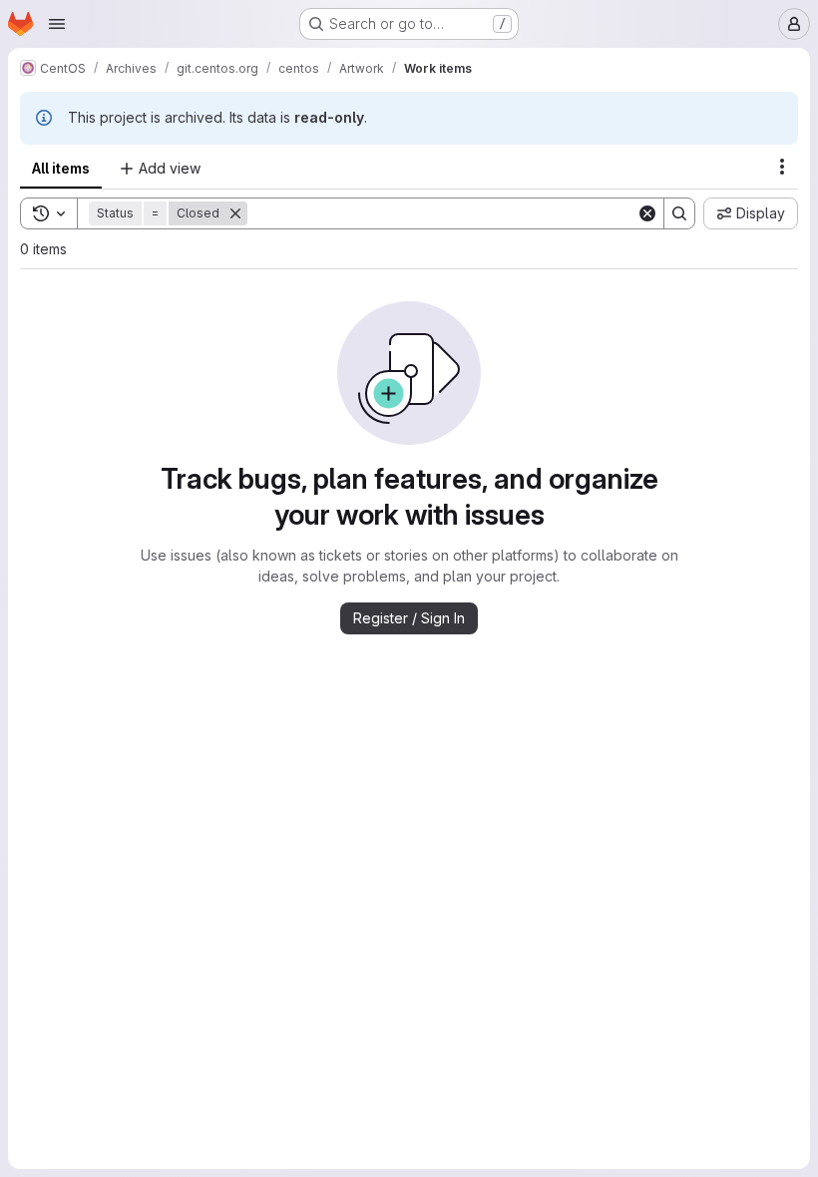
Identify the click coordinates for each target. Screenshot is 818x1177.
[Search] (679, 213)
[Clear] (647, 213)
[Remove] (235, 213)
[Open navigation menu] (57, 24)
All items (61, 168)
